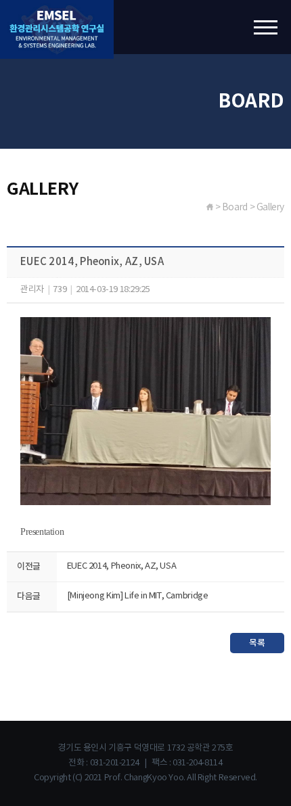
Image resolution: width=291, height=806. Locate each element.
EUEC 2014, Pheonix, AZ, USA (121, 566)
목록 (257, 643)
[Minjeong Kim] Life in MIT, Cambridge (137, 596)
